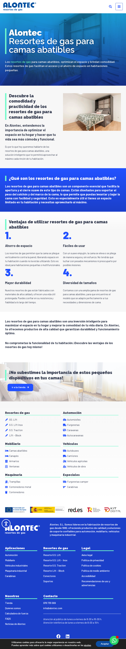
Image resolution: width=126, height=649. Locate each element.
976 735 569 (49, 602)
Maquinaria (13, 475)
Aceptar (105, 643)
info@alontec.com (52, 608)
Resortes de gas (17, 413)
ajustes (87, 645)
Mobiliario (12, 444)
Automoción (72, 413)
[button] (110, 7)
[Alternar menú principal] (119, 6)
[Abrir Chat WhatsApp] (114, 640)
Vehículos (70, 444)
